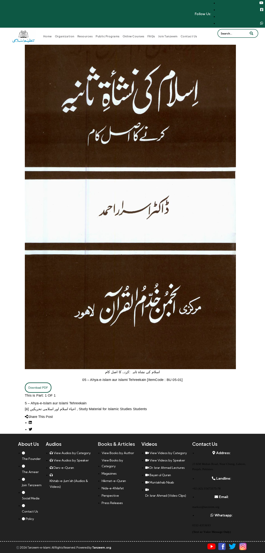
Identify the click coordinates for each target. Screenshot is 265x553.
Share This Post (40, 417)
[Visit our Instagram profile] (243, 546)
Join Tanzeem (168, 36)
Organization (64, 36)
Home (47, 36)
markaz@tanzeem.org (206, 506)
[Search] (251, 29)
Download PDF (38, 387)
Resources (85, 36)
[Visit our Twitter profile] (232, 546)
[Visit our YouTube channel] (211, 546)
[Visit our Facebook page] (222, 546)
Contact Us (189, 36)
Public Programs (108, 36)
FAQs (151, 36)
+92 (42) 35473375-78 (206, 488)
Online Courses (133, 36)
